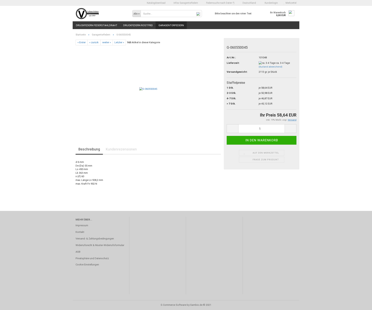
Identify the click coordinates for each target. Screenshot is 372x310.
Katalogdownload (155, 3)
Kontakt (80, 232)
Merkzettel (290, 3)
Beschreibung (89, 149)
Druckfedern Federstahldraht (96, 25)
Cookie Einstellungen (87, 264)
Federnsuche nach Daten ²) (220, 3)
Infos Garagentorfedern (185, 3)
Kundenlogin (271, 3)
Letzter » (119, 42)
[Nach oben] (361, 304)
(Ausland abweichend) (270, 67)
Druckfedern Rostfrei (138, 25)
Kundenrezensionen (121, 149)
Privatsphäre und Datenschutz (92, 258)
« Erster (82, 42)
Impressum (82, 225)
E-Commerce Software (173, 304)
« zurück (94, 42)
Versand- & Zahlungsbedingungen (95, 238)
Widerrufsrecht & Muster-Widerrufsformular (100, 245)
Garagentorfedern (171, 25)
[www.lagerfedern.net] (101, 13)
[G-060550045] (148, 88)
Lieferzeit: (233, 62)
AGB (78, 251)
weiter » (106, 42)
